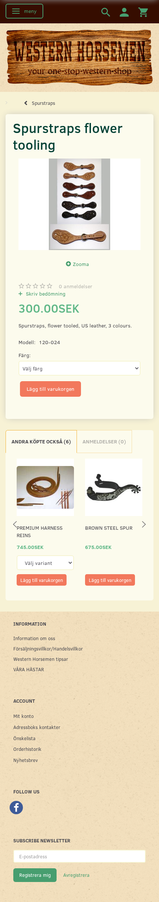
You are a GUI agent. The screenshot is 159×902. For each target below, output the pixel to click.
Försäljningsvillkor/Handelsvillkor (48, 648)
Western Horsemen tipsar (40, 659)
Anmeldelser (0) (104, 441)
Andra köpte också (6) (41, 441)
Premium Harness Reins (39, 531)
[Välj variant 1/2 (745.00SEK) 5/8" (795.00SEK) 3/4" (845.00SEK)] (45, 562)
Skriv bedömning (44, 293)
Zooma (81, 263)
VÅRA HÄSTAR (28, 669)
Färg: (24, 355)
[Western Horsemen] (79, 57)
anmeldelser (75, 286)
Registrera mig (35, 875)
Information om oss (34, 638)
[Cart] (143, 11)
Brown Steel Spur (108, 527)
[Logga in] (124, 11)
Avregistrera (76, 875)
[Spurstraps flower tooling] (79, 204)
